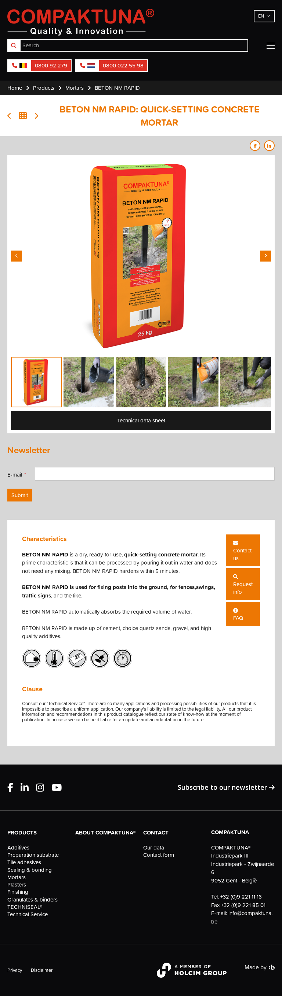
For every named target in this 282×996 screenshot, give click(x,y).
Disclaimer (42, 970)
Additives (18, 847)
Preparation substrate (33, 855)
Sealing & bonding (29, 870)
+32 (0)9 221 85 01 (243, 905)
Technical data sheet (141, 420)
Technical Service (27, 914)
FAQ (238, 618)
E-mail (14, 474)
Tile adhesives (24, 862)
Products (22, 832)
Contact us (242, 554)
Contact (156, 832)
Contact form (158, 855)
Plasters (16, 884)
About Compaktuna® (105, 832)
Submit (19, 495)
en (261, 15)
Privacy (14, 970)
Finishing (17, 892)
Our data (153, 847)
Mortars (16, 877)
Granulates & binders (32, 899)
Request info (243, 588)
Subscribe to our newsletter (223, 787)
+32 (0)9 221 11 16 (241, 896)
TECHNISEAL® (24, 907)
